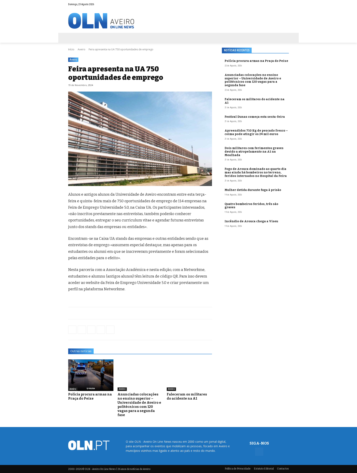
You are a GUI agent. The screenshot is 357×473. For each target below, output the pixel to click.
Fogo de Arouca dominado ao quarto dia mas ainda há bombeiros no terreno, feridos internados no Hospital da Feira (256, 172)
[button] (278, 4)
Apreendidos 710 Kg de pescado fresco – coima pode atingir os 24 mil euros (256, 132)
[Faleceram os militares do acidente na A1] (189, 375)
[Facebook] (286, 4)
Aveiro (81, 49)
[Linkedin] (101, 330)
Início (71, 49)
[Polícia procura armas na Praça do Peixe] (90, 375)
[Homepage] (178, 21)
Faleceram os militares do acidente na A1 (187, 396)
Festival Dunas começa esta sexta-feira (255, 117)
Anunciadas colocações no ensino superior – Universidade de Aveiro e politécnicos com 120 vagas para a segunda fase (139, 404)
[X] (91, 330)
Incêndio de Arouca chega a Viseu (251, 221)
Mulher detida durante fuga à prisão (253, 190)
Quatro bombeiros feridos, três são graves (251, 205)
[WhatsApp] (82, 330)
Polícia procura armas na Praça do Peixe (90, 396)
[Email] (110, 330)
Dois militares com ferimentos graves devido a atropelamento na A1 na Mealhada (254, 151)
